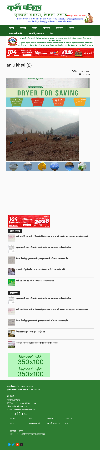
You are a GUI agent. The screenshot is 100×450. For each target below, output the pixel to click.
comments (85, 74)
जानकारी (46, 27)
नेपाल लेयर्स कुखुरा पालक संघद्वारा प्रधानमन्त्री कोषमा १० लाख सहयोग (42, 258)
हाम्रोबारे (13, 431)
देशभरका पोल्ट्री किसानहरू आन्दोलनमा (30, 331)
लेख (51, 33)
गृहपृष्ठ (11, 27)
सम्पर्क (21, 431)
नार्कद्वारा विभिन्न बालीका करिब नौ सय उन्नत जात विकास (37, 342)
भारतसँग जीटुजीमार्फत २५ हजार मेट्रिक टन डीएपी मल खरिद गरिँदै (40, 269)
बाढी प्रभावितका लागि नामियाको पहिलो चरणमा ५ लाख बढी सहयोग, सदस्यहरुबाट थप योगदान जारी (52, 236)
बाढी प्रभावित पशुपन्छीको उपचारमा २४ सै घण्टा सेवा (35, 280)
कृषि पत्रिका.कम (27, 434)
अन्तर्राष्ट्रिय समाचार (36, 33)
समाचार (23, 27)
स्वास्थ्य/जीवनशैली (16, 33)
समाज (72, 27)
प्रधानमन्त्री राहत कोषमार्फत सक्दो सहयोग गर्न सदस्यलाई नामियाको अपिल (43, 247)
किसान (34, 27)
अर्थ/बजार (59, 27)
